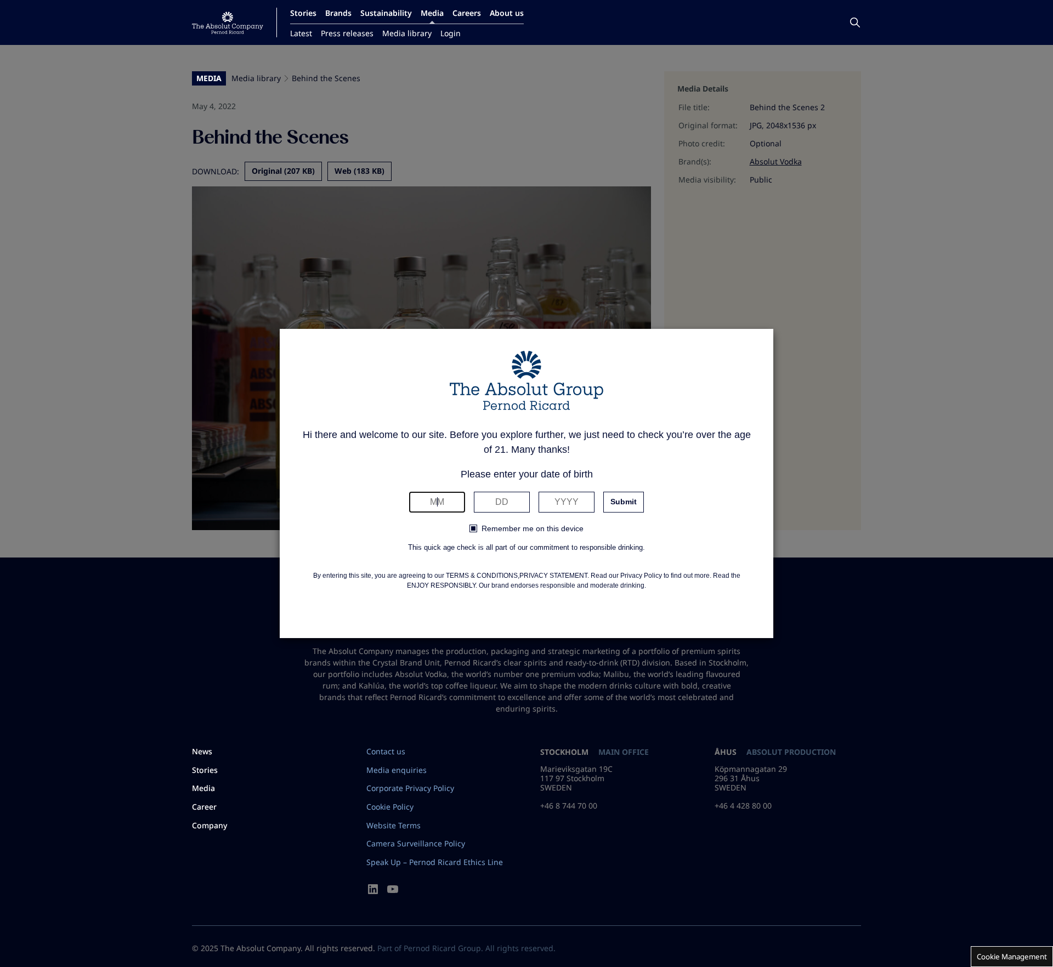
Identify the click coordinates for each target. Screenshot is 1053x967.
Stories (303, 13)
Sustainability (386, 13)
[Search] (855, 22)
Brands (338, 13)
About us (507, 13)
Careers (466, 13)
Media (432, 13)
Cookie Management (1012, 957)
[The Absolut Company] (227, 23)
